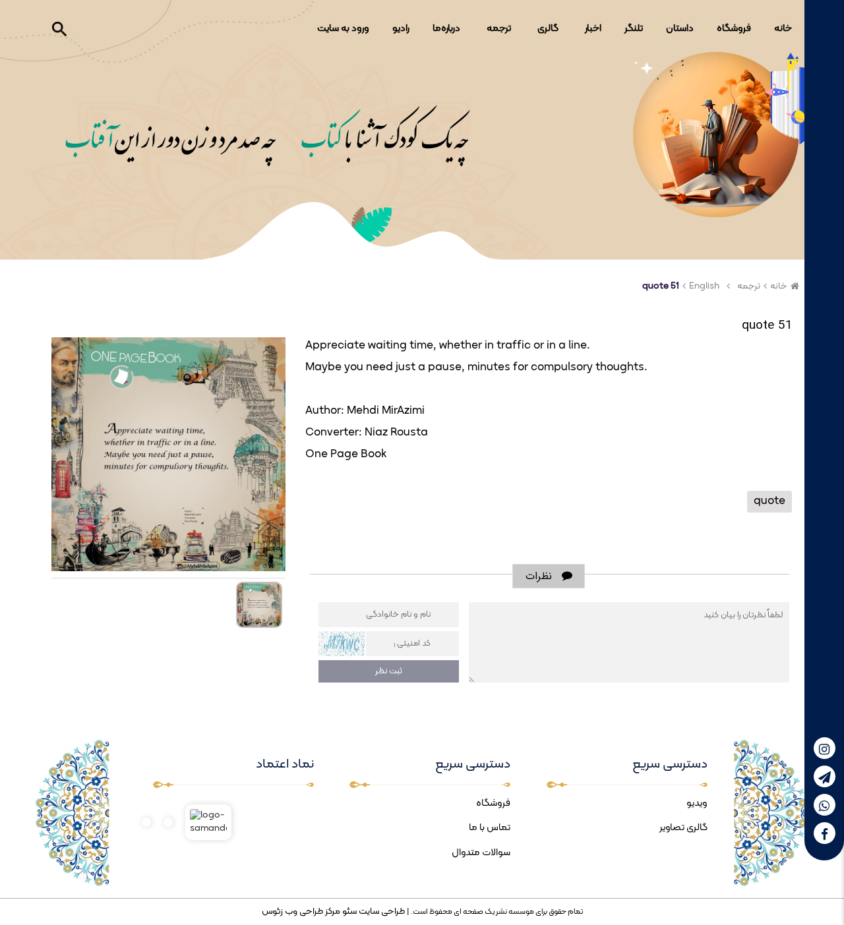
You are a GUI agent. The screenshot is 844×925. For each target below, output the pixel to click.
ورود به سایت (343, 28)
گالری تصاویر (683, 827)
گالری (547, 28)
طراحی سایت (381, 911)
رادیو (400, 28)
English (704, 286)
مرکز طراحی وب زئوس (301, 911)
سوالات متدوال (481, 852)
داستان (680, 28)
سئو (348, 911)
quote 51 (660, 286)
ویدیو (697, 803)
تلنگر (633, 28)
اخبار (593, 28)
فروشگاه (734, 28)
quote (769, 501)
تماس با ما (489, 827)
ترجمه (499, 28)
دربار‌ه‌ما (446, 28)
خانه (783, 28)
